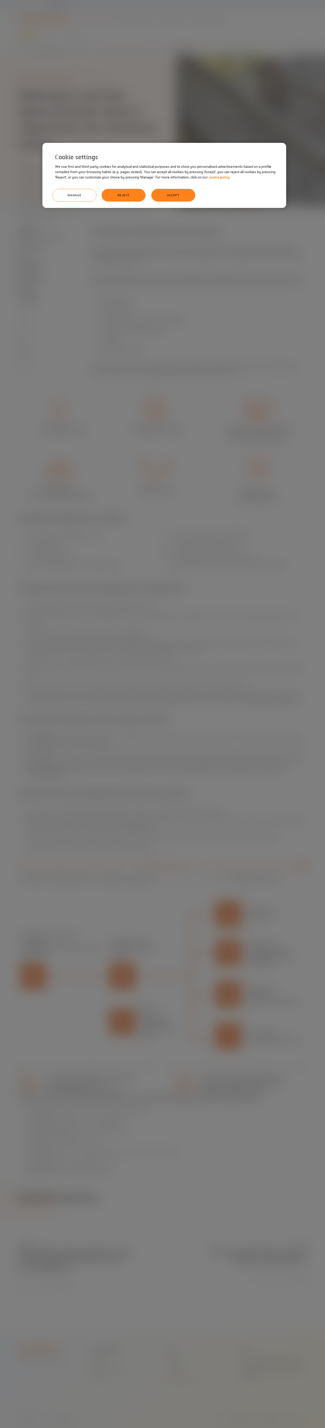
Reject (124, 195)
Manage (75, 195)
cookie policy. (220, 177)
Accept (173, 195)
